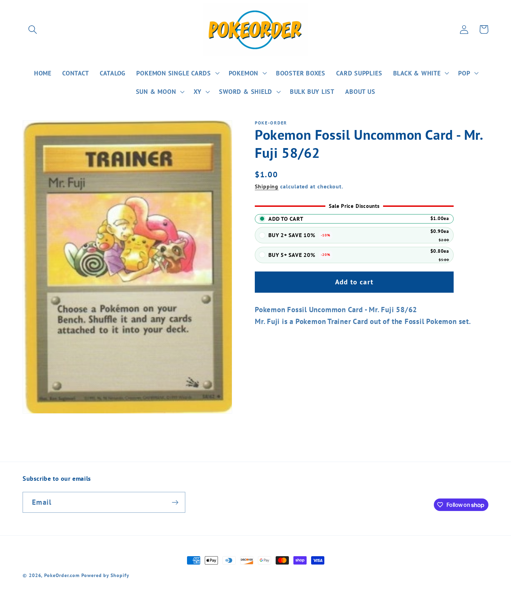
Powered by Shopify (105, 575)
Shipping (266, 186)
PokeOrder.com (62, 575)
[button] (32, 29)
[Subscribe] (175, 502)
